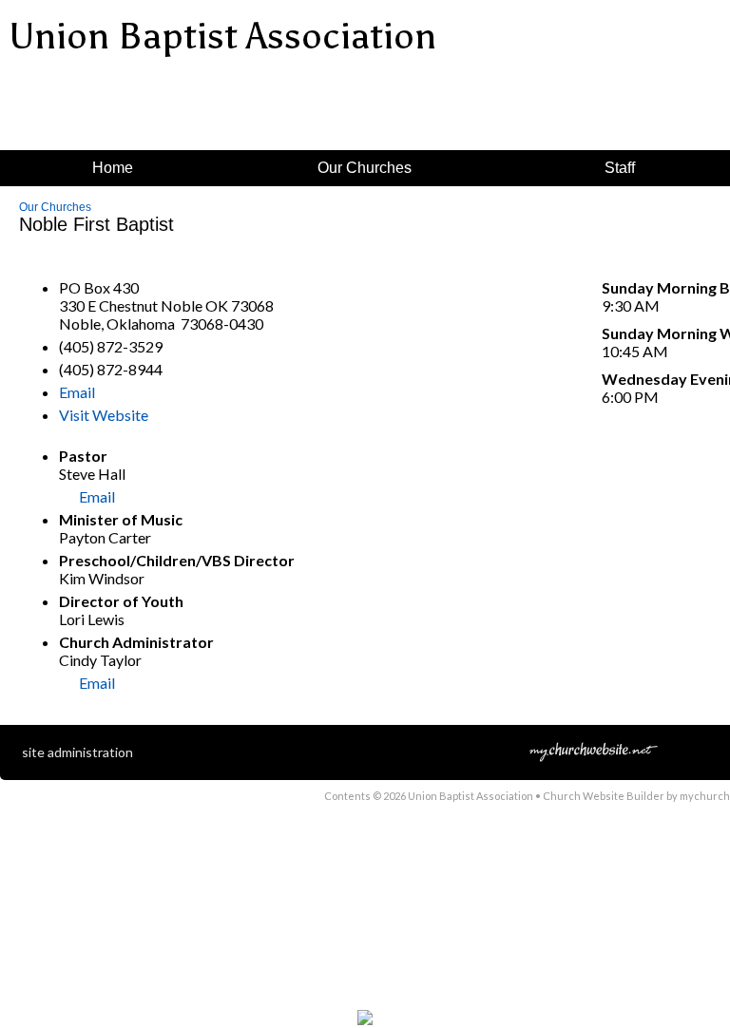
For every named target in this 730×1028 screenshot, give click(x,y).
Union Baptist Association (223, 36)
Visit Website (103, 415)
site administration (77, 752)
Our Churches (55, 207)
